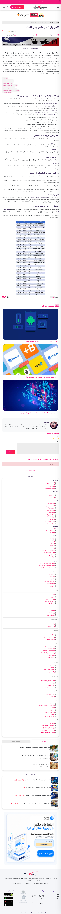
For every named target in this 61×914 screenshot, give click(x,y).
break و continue (51, 583)
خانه (58, 22)
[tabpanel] (30, 757)
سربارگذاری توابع (51, 598)
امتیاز (58, 437)
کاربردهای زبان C (51, 657)
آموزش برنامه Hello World (49, 669)
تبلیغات (57, 898)
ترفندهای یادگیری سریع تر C (49, 650)
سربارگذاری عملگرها (51, 639)
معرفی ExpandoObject (50, 556)
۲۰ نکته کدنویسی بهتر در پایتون (48, 730)
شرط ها (53, 578)
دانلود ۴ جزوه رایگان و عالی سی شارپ (47, 565)
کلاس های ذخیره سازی (50, 601)
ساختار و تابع (52, 612)
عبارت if (53, 494)
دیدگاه (58, 442)
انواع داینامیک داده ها (50, 554)
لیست (53, 709)
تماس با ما (57, 896)
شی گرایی (53, 696)
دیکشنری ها (52, 532)
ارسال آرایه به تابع (51, 626)
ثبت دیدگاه (10, 452)
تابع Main (53, 671)
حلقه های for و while (50, 694)
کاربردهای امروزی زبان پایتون (49, 727)
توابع (54, 594)
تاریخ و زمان (52, 549)
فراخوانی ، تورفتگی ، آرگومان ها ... (48, 687)
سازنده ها (53, 636)
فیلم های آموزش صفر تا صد (49, 647)
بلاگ (58, 903)
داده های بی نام (51, 558)
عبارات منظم (52, 704)
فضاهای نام (52, 519)
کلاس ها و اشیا (52, 634)
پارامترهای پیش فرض (50, 599)
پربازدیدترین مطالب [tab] (16, 741)
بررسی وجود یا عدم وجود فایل (49, 712)
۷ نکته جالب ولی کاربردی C (49, 654)
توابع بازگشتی (52, 603)
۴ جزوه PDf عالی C (51, 655)
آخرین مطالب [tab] (45, 741)
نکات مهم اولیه (51, 574)
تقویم (53, 707)
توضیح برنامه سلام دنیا (50, 488)
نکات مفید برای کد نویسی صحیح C (47, 652)
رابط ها (53, 517)
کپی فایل (53, 714)
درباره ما (57, 894)
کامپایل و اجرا (52, 576)
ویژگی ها (53, 505)
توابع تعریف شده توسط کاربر (49, 596)
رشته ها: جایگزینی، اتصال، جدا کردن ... (47, 680)
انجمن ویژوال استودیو (50, 485)
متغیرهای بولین (51, 540)
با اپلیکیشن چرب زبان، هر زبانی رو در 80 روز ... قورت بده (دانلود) (30, 2)
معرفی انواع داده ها (51, 538)
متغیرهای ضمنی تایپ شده (49, 552)
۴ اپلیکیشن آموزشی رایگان (49, 648)
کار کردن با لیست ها (50, 530)
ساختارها (53, 610)
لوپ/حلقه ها (52, 497)
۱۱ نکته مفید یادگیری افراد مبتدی (48, 729)
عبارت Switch (52, 496)
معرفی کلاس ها (51, 503)
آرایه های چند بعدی (51, 625)
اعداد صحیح (52, 541)
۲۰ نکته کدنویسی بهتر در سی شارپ (47, 567)
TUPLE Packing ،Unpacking (49, 682)
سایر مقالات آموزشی (51, 22)
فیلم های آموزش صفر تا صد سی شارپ (47, 563)
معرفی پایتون (52, 666)
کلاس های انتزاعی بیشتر (49, 516)
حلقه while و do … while (49, 581)
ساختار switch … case (50, 585)
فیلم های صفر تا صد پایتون (49, 723)
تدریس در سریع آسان (17, 7)
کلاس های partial (51, 523)
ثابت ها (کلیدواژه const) (49, 521)
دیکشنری (53, 683)
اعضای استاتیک (52, 512)
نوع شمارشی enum (51, 615)
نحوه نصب (52, 667)
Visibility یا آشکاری (51, 510)
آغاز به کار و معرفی (51, 483)
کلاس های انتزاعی (51, 514)
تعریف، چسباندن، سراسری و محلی (48, 673)
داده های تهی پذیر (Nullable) (48, 550)
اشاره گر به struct (51, 614)
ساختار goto (52, 587)
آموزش (52, 297)
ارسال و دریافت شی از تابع (49, 637)
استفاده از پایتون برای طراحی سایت (47, 732)
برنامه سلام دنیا (52, 486)
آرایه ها (53, 529)
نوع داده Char (52, 545)
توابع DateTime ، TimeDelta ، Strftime (47, 705)
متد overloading (51, 509)
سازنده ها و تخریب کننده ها (49, 507)
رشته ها (53, 547)
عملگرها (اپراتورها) (50, 685)
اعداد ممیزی (52, 543)
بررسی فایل (52, 711)
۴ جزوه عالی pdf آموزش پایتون (48, 725)
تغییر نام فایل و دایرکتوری (50, 716)
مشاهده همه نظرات (31, 470)
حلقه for (53, 580)
